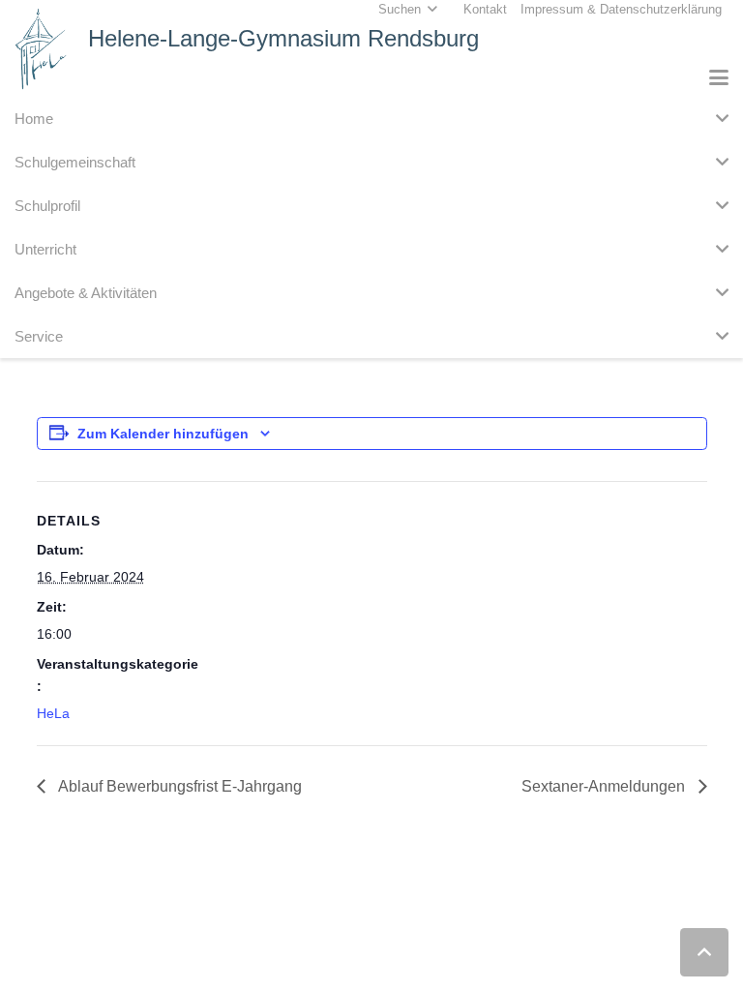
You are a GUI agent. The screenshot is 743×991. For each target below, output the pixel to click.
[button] (719, 77)
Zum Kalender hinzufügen (163, 433)
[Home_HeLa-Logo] (41, 49)
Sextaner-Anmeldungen (605, 786)
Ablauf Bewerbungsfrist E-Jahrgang (178, 786)
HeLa (53, 713)
